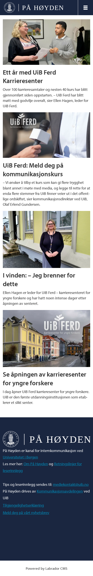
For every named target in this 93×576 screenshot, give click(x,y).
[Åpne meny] (85, 7)
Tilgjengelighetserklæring (23, 505)
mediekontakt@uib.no (71, 484)
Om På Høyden (36, 463)
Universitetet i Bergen (20, 457)
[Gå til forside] (39, 7)
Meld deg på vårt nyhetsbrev (26, 512)
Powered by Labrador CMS (46, 568)
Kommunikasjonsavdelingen (60, 491)
